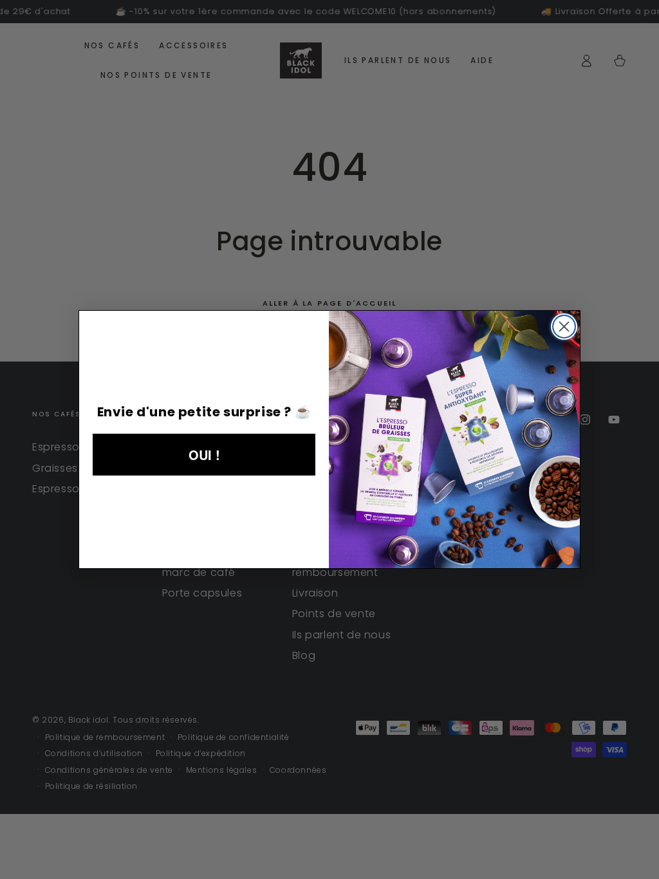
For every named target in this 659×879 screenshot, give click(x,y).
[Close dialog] (564, 326)
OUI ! (204, 454)
